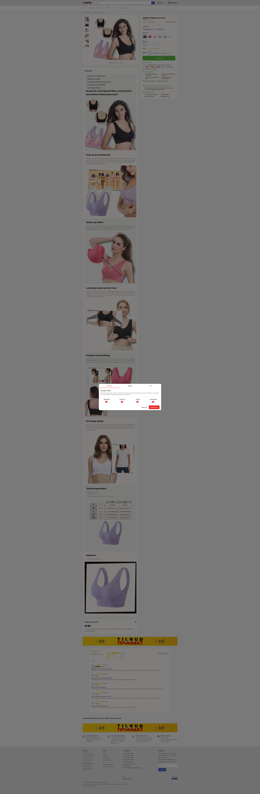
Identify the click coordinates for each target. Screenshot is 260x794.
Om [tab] (151, 386)
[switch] (106, 402)
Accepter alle (154, 407)
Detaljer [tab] (130, 386)
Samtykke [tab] (109, 386)
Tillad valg (144, 407)
